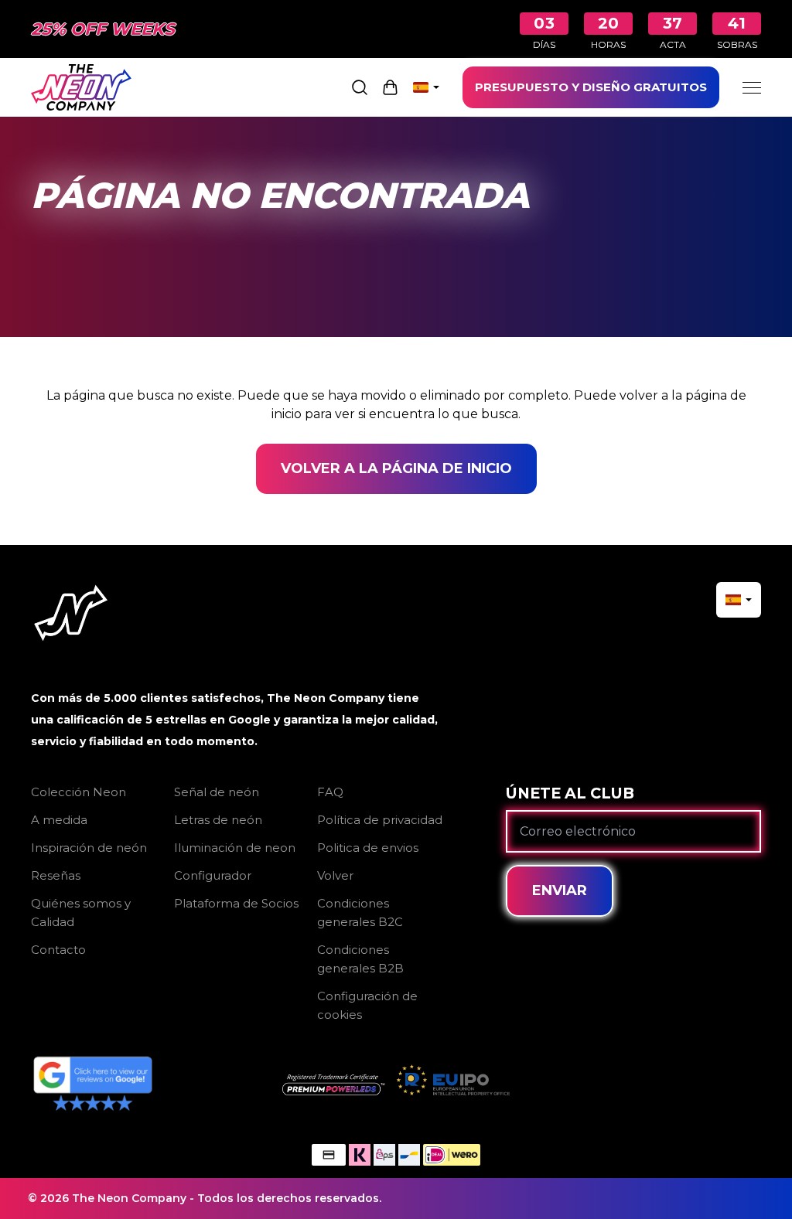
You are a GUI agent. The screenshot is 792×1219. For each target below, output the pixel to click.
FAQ (330, 792)
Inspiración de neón (89, 847)
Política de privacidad (379, 819)
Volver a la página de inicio (396, 468)
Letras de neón (218, 819)
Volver (335, 875)
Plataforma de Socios (236, 903)
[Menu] (751, 87)
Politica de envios (367, 847)
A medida (59, 819)
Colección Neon (78, 792)
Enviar (559, 890)
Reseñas (55, 875)
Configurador (212, 875)
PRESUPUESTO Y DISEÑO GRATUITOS (591, 87)
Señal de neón (216, 792)
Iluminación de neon (234, 847)
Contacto (58, 949)
